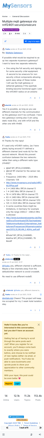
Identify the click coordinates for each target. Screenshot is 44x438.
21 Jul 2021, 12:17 (16, 262)
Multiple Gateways (14, 52)
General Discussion (12, 30)
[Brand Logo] (17, 6)
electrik (8, 105)
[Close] (39, 324)
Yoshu (7, 49)
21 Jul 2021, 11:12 (24, 137)
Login (17, 383)
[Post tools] (40, 98)
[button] (3, 434)
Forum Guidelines (31, 423)
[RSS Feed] (30, 33)
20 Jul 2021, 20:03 (26, 105)
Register (8, 383)
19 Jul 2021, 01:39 (24, 49)
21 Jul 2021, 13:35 (24, 294)
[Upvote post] (30, 98)
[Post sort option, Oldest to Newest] (5, 41)
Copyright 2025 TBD (12, 423)
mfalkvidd (9, 259)
